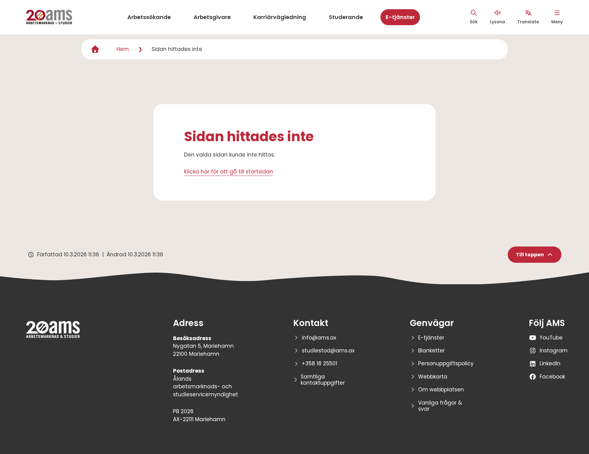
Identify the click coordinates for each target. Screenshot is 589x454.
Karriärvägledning (279, 17)
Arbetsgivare (212, 17)
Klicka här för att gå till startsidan (228, 171)
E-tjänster (400, 17)
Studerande (346, 17)
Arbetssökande (149, 17)
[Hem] (95, 49)
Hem (123, 49)
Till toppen (530, 254)
